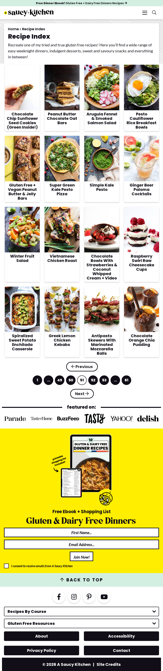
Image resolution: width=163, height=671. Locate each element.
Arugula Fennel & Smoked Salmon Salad (101, 118)
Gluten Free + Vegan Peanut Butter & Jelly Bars (22, 191)
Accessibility (121, 636)
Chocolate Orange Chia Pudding (142, 340)
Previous (84, 366)
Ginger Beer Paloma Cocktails (141, 189)
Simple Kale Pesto (102, 187)
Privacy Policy (41, 650)
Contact (121, 650)
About (41, 636)
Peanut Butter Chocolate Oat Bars (62, 118)
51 (82, 381)
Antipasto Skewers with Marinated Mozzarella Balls (102, 344)
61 (127, 381)
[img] (58, 596)
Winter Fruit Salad (22, 258)
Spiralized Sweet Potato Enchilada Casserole (22, 342)
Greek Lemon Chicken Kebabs (62, 340)
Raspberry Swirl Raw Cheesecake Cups (141, 262)
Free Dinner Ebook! (80, 3)
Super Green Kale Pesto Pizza (62, 189)
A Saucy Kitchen (29, 12)
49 (59, 381)
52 (93, 381)
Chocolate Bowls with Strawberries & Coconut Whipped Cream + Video (101, 267)
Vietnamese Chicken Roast (62, 258)
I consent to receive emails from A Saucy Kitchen (42, 566)
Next (79, 394)
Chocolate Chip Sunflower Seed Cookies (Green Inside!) (22, 120)
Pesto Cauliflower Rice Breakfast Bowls (141, 120)
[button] (144, 13)
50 (70, 381)
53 (104, 381)
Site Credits (109, 664)
